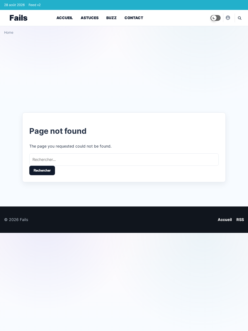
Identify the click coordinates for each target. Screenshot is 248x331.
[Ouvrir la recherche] (239, 18)
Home (8, 32)
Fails (18, 18)
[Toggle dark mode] (215, 18)
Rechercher (42, 170)
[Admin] (227, 17)
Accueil (64, 18)
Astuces (90, 18)
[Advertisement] (124, 72)
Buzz (111, 18)
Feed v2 (35, 5)
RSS (240, 219)
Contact (133, 18)
